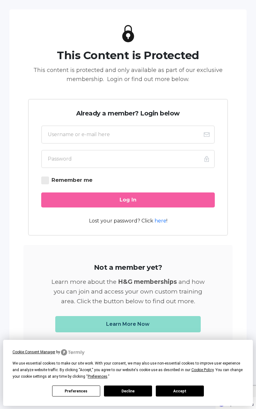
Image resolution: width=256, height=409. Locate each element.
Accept (179, 391)
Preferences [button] (97, 376)
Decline (128, 391)
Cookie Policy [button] (202, 370)
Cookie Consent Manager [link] (33, 352)
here (160, 221)
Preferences (76, 391)
